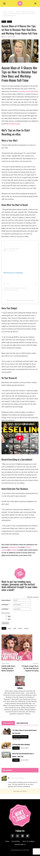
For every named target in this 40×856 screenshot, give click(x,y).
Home (7, 841)
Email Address (6, 600)
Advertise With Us (20, 844)
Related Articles (8, 723)
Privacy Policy (16, 841)
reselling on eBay (14, 547)
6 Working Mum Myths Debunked (21, 744)
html (9, 616)
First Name (5, 605)
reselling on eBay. (14, 124)
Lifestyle (9, 21)
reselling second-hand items (28, 91)
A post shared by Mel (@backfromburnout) (20, 300)
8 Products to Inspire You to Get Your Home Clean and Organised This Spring (30, 668)
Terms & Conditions (28, 841)
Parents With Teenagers (20, 736)
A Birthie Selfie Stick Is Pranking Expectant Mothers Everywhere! (8, 668)
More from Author (22, 723)
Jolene (5, 37)
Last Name (5, 609)
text (9, 619)
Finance (4, 21)
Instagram (13, 550)
